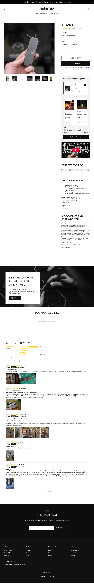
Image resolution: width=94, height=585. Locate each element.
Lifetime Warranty (8, 550)
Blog (49, 550)
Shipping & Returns (8, 553)
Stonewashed (66, 44)
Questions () (17, 361)
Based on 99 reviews (11, 348)
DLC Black (75, 44)
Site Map (73, 555)
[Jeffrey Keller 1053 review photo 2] (19, 432)
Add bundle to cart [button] (76, 137)
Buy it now (76, 63)
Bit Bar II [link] (74, 85)
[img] (15, 365)
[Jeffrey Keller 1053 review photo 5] (45, 432)
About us (28, 550)
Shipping (63, 35)
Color (63, 41)
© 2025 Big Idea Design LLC (47, 577)
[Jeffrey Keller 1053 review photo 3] (27, 432)
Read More (15, 298)
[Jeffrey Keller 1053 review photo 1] (10, 432)
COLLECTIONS (53, 13)
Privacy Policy (74, 550)
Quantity (64, 49)
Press (27, 553)
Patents (27, 555)
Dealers (50, 555)
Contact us (6, 555)
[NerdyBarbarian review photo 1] (13, 404)
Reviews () (9, 361)
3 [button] (47, 491)
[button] (65, 28)
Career (49, 553)
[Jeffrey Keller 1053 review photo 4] (36, 432)
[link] (67, 88)
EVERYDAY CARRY (40, 13)
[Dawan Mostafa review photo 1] (10, 483)
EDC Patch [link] (68, 114)
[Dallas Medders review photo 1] (13, 378)
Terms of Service (74, 553)
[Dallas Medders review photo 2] (28, 378)
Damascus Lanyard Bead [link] (81, 113)
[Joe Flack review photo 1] (10, 455)
